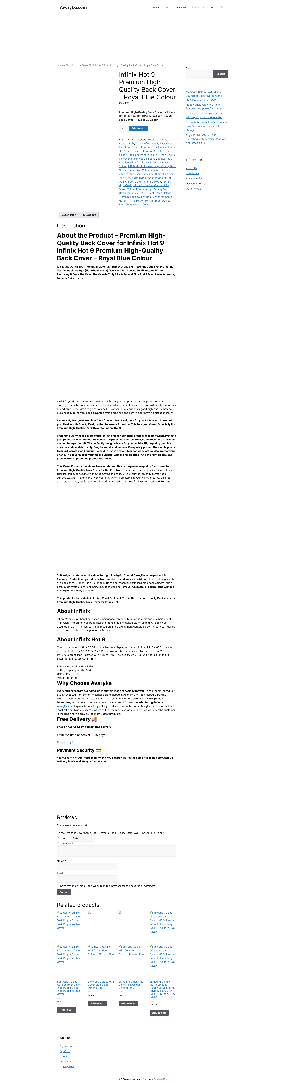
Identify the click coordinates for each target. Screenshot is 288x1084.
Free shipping (66, 742)
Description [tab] (69, 214)
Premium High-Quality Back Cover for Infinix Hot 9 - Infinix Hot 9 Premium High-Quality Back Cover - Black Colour (145, 200)
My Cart (65, 1051)
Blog (168, 7)
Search (190, 68)
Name (61, 861)
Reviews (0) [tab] (88, 214)
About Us (181, 7)
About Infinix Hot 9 (147, 143)
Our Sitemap (193, 188)
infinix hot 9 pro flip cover (158, 174)
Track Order (67, 1066)
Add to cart (138, 128)
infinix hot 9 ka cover (143, 158)
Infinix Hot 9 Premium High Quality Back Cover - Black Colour (145, 162)
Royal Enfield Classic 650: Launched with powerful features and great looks (206, 139)
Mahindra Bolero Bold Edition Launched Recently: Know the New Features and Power (204, 96)
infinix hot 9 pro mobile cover (136, 177)
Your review (65, 843)
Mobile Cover (81, 65)
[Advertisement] (144, 37)
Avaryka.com (73, 7)
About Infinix (126, 143)
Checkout (65, 1056)
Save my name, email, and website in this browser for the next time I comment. (108, 885)
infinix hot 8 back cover (153, 147)
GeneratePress (161, 1079)
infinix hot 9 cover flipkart (144, 154)
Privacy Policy (194, 178)
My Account (67, 1046)
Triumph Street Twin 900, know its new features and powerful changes (207, 126)
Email (61, 873)
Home (156, 7)
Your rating (63, 838)
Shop (212, 7)
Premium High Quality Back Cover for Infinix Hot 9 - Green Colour (146, 185)
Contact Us (198, 7)
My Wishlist (67, 1061)
